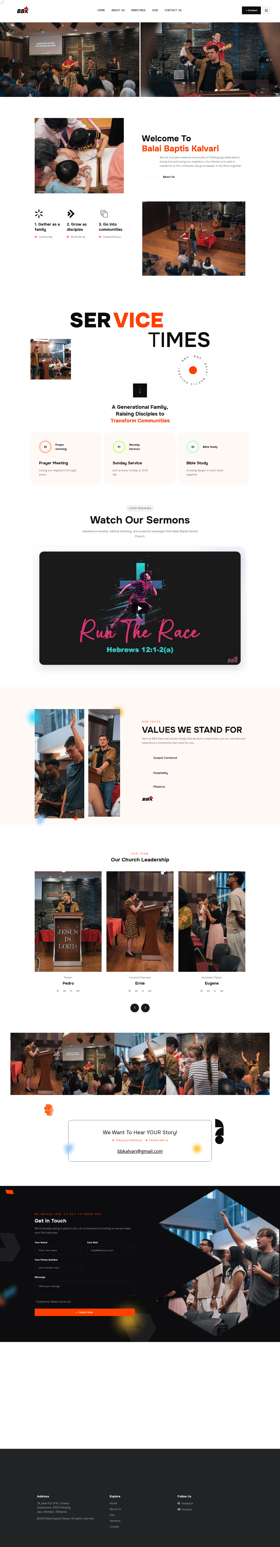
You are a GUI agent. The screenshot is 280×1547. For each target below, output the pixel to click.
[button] (134, 1007)
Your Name (41, 1242)
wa (78, 991)
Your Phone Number (46, 1259)
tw (64, 991)
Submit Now (86, 1312)
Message (40, 1277)
